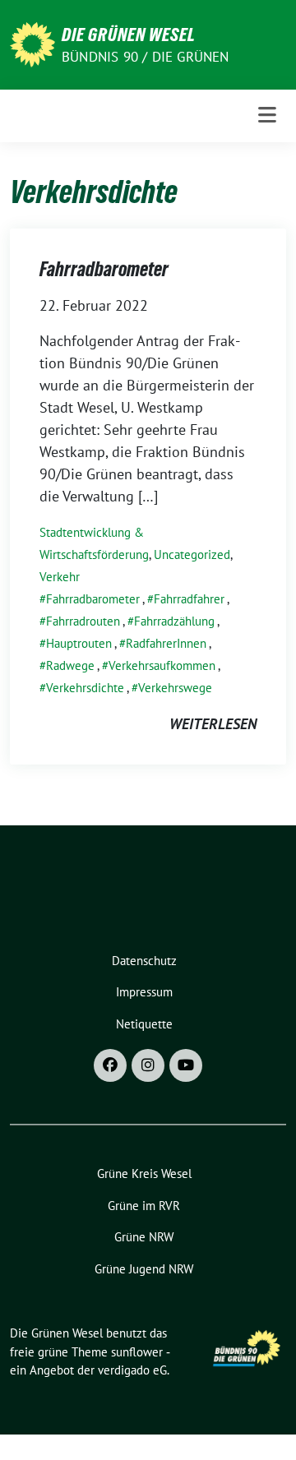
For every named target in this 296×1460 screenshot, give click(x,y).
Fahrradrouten (83, 621)
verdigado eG (132, 1370)
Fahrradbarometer (104, 269)
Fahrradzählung (174, 621)
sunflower (137, 1352)
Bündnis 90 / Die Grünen (145, 57)
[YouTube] (185, 1065)
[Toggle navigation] (267, 115)
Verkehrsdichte (85, 687)
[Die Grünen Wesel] (32, 43)
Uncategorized (192, 554)
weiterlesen (213, 723)
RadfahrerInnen (166, 643)
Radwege (70, 665)
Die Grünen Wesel (129, 34)
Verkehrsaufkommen (162, 665)
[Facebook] (110, 1065)
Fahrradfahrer (189, 599)
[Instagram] (148, 1065)
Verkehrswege (175, 687)
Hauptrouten (79, 643)
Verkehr (59, 576)
